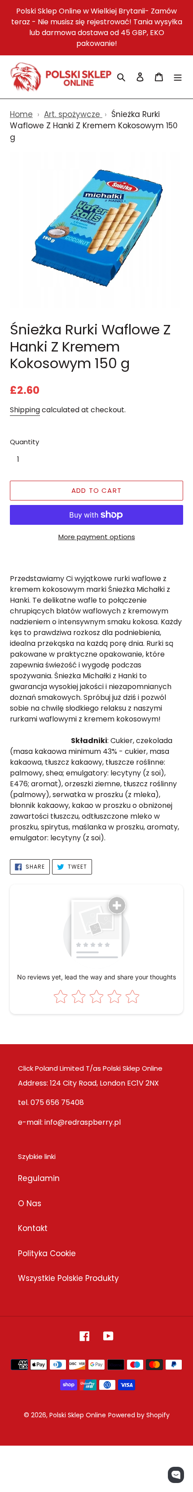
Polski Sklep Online (77, 1415)
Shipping (25, 410)
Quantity (24, 441)
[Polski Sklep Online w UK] (61, 77)
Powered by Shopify (139, 1415)
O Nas (29, 1203)
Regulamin (39, 1178)
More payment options (96, 536)
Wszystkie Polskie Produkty (68, 1278)
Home (21, 114)
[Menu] (177, 77)
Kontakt (33, 1228)
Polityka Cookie (47, 1253)
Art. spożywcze (73, 114)
